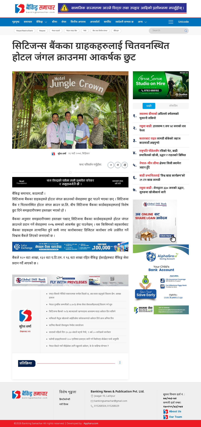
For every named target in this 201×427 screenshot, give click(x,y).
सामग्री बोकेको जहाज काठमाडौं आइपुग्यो (159, 140)
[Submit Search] (186, 31)
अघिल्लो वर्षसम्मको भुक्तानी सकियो (159, 116)
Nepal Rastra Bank (24, 30)
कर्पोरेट (107, 22)
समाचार (28, 22)
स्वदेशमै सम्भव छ (124, 22)
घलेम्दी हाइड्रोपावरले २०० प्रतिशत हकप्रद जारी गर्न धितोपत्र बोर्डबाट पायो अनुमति (84, 338)
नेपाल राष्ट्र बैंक (71, 30)
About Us (174, 411)
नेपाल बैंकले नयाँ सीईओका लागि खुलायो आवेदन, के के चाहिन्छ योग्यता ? (79, 345)
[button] (171, 22)
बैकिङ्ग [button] (39, 22)
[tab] (149, 106)
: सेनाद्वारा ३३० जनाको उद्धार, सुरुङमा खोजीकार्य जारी (161, 190)
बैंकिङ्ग (116, 30)
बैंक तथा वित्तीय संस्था (100, 30)
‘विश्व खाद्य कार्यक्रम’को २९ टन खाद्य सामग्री (162, 177)
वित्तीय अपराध (78, 22)
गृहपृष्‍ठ (15, 22)
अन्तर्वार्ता (94, 22)
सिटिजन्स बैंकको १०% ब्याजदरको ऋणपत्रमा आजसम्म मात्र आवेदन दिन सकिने (82, 311)
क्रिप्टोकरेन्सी (64, 399)
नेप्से (84, 30)
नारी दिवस (63, 404)
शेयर (64, 22)
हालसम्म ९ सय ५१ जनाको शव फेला (162, 128)
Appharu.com (91, 423)
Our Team (175, 417)
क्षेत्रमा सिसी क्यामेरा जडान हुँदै (160, 165)
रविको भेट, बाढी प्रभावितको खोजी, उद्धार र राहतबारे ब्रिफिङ (162, 153)
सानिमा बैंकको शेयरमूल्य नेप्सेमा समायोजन (66, 325)
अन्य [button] (140, 22)
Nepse (42, 30)
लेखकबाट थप (25, 331)
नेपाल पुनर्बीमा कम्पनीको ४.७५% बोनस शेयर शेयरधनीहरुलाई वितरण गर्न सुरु (80, 304)
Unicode (183, 22)
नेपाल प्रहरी (56, 30)
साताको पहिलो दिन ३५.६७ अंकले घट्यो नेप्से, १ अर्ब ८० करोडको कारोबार (80, 332)
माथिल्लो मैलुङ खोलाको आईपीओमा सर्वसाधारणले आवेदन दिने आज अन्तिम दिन (81, 318)
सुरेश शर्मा (62, 154)
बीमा (54, 22)
